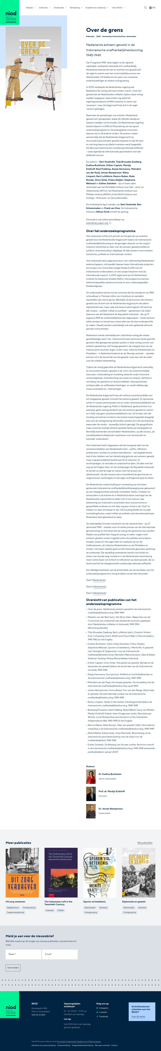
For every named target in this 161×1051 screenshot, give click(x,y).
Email (48, 954)
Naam (12, 954)
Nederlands (99, 580)
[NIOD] (9, 12)
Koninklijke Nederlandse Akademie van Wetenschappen (79, 1041)
